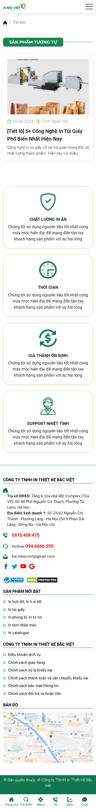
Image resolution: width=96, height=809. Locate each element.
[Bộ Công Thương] (13, 579)
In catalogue (18, 632)
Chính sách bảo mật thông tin (33, 685)
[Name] (89, 6)
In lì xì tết (33, 601)
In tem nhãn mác (22, 625)
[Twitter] (14, 566)
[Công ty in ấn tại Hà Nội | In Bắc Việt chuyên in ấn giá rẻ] (14, 6)
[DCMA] (42, 579)
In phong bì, (18, 617)
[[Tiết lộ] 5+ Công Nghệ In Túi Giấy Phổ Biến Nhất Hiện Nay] (48, 86)
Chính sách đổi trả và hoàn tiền (34, 693)
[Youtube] (23, 566)
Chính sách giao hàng (26, 662)
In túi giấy (16, 609)
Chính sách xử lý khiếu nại (30, 670)
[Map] (48, 737)
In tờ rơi (35, 617)
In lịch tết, (17, 601)
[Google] (32, 566)
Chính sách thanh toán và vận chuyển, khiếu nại (48, 678)
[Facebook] (6, 566)
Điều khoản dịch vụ (24, 654)
